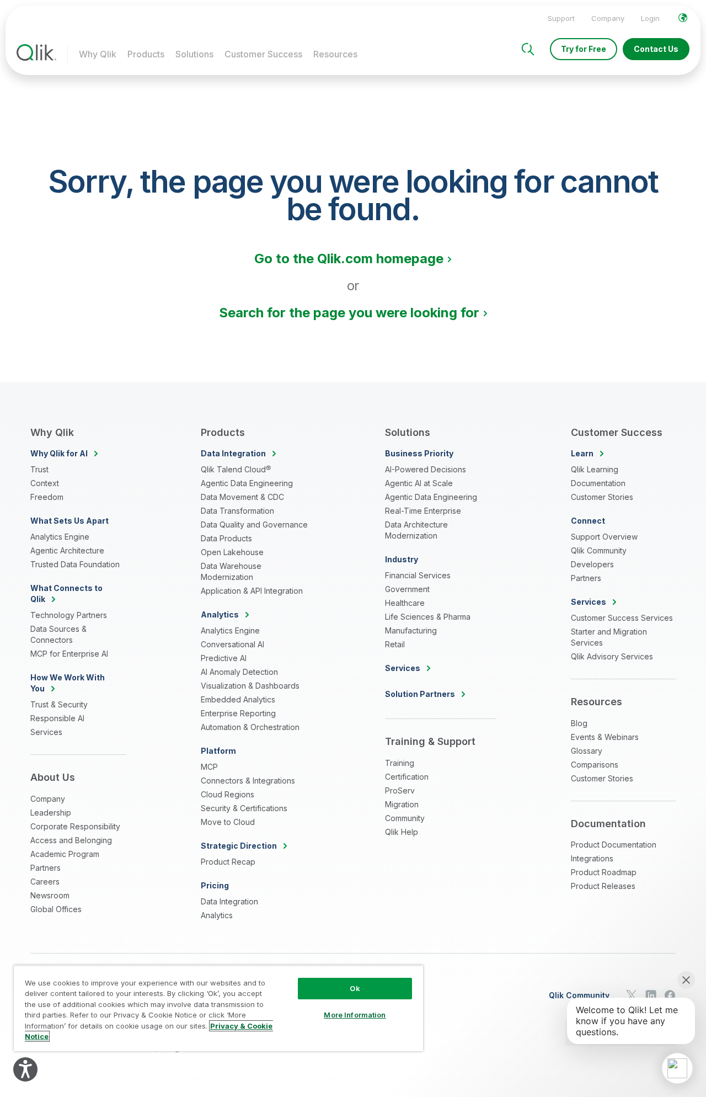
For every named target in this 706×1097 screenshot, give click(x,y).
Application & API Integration (252, 590)
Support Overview (604, 536)
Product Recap (228, 861)
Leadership (50, 812)
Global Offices (56, 909)
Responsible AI (57, 718)
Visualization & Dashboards (250, 685)
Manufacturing (411, 630)
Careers (45, 881)
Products (145, 54)
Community (405, 818)
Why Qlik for (59, 453)
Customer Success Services (622, 617)
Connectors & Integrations (248, 780)
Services (46, 732)
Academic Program (64, 854)
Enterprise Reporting (238, 713)
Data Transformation (237, 510)
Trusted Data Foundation (75, 564)
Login (650, 18)
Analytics (217, 915)
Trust (39, 469)
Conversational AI (232, 644)
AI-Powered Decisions (425, 469)
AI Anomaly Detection (239, 672)
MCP (209, 766)
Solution (420, 694)
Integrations (592, 858)
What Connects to (66, 593)
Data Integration (229, 901)
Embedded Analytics (238, 699)
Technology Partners (68, 615)
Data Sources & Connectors (58, 634)
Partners (45, 867)
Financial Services (418, 575)
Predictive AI (224, 658)
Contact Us (656, 49)
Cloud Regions (227, 794)
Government (407, 589)
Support (561, 18)
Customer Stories (602, 497)
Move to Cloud (228, 822)
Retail (395, 644)
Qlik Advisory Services (612, 656)
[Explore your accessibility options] (25, 1069)
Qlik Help (401, 832)
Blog (579, 723)
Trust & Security (59, 704)
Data (233, 453)
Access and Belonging (71, 840)
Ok (355, 988)
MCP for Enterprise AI (69, 653)
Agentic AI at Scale (419, 483)
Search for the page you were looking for (349, 313)
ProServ (400, 790)
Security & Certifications (244, 808)
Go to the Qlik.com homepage (348, 259)
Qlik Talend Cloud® (236, 469)
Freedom (46, 497)
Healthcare (405, 603)
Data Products (226, 538)
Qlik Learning (594, 469)
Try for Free (583, 49)
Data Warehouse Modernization (231, 571)
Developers (592, 564)
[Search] (528, 49)
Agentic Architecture (67, 550)
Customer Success (263, 54)
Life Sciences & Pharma (427, 616)
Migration (402, 804)
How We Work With (67, 683)
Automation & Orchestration (250, 727)
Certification (407, 776)
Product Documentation (613, 844)
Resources (335, 54)
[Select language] (682, 17)
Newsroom (49, 895)
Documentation (598, 483)
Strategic (239, 845)
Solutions (194, 54)
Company (607, 18)
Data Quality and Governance (254, 524)
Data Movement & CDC (242, 497)
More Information (355, 1014)
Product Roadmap (604, 872)
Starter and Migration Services (609, 637)
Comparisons (594, 764)
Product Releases (603, 886)
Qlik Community (599, 550)
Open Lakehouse (232, 552)
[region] (218, 1008)
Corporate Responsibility (75, 826)
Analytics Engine (59, 536)
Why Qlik (97, 54)
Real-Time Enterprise (423, 510)
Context (44, 483)
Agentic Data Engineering (247, 483)
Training (399, 763)
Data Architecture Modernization (416, 530)
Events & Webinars (605, 737)
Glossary (586, 750)
